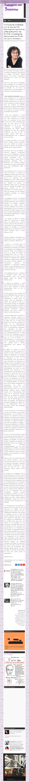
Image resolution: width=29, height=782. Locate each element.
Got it (19, 5)
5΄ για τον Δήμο (8, 654)
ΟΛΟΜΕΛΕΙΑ (16, 41)
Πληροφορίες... (12, 5)
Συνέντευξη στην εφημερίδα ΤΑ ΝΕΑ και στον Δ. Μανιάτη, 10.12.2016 (17, 732)
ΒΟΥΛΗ (8, 41)
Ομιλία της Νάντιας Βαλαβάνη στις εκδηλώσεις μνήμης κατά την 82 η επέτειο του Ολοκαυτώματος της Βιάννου (17, 602)
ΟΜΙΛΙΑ (21, 41)
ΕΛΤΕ (11, 41)
